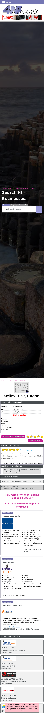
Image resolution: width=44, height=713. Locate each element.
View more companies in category (22, 496)
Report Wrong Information (14, 437)
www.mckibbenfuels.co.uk (11, 627)
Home (2, 380)
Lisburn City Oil (8, 695)
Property (14, 205)
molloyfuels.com (19, 412)
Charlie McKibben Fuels (12, 605)
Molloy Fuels (5, 482)
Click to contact (20, 415)
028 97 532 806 (9, 629)
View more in (22, 505)
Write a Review (36, 441)
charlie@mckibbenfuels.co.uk (28, 629)
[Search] (39, 209)
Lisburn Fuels (8, 562)
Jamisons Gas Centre (12, 678)
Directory (6, 205)
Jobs (25, 205)
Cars (20, 205)
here (24, 709)
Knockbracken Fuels (11, 516)
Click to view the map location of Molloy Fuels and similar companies (21, 471)
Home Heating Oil (20, 380)
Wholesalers (9, 380)
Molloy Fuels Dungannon (9, 486)
